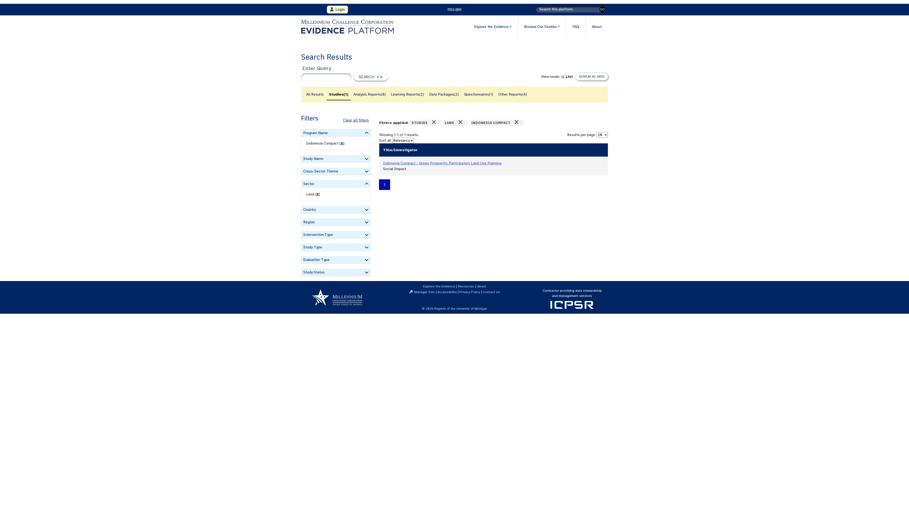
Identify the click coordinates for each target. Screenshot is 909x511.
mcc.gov (454, 9)
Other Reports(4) (512, 94)
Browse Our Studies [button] (540, 26)
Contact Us (491, 292)
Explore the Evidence (439, 286)
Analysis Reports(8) (369, 94)
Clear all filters (356, 120)
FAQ (575, 26)
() (341, 143)
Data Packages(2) (444, 94)
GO (602, 9)
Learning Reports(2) (407, 94)
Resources (466, 286)
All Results (315, 94)
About (597, 26)
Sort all (385, 140)
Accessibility (447, 292)
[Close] (434, 122)
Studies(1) (338, 94)
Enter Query (316, 68)
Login (339, 9)
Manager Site (424, 292)
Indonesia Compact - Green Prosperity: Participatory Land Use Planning (442, 163)
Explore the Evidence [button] (491, 26)
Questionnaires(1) (478, 94)
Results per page (581, 134)
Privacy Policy (469, 292)
